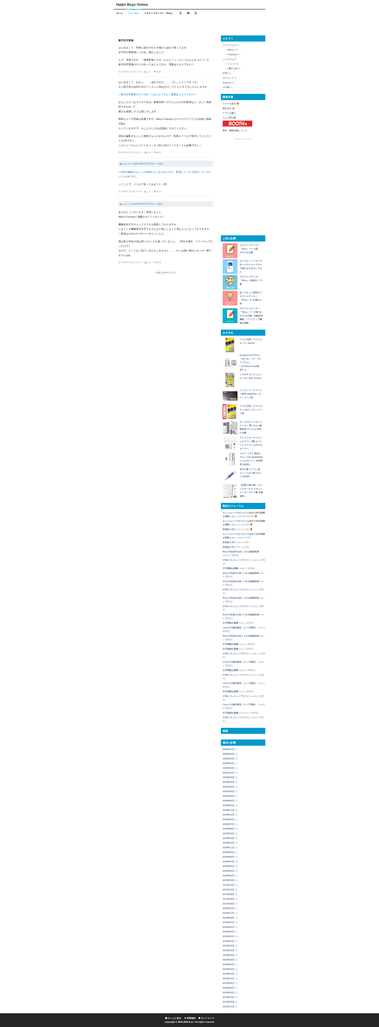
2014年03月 (228, 997)
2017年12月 (228, 885)
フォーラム (133, 13)
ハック (231, 64)
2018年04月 (228, 875)
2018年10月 (228, 852)
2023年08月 (228, 777)
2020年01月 (228, 805)
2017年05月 (228, 903)
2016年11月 (228, 913)
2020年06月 (228, 800)
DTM (225, 73)
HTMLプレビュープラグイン (237, 560)
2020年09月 (228, 796)
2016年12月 (228, 908)
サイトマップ (207, 1018)
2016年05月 (228, 927)
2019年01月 (228, 842)
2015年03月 (228, 969)
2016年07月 (228, 922)
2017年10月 (228, 889)
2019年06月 (228, 828)
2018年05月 (228, 871)
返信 (159, 72)
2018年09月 (228, 857)
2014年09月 (228, 983)
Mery (231, 49)
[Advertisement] (189, 25)
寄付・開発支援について (235, 130)
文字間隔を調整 (230, 568)
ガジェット (228, 78)
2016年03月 (228, 931)
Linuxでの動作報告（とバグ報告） (240, 627)
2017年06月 (228, 899)
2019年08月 (228, 819)
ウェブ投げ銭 (229, 117)
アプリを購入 (229, 113)
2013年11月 (228, 1006)
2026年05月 (228, 754)
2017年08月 (228, 894)
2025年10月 (228, 758)
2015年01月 (228, 978)
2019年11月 (228, 814)
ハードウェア (229, 59)
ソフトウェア (229, 45)
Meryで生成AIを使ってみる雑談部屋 (241, 551)
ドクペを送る (229, 103)
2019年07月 (228, 824)
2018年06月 (228, 866)
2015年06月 (228, 959)
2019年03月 (228, 838)
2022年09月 (228, 786)
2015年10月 (228, 950)
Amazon (227, 82)
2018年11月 (228, 847)
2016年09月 (228, 917)
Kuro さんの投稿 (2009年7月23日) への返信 (142, 164)
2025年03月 (228, 763)
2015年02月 (228, 973)
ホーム (119, 13)
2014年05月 (228, 987)
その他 (226, 87)
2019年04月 (228, 833)
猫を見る (227, 108)
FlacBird (232, 54)
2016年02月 (228, 936)
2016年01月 (228, 941)
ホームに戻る (174, 1018)
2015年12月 (228, 945)
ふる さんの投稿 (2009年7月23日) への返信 (142, 204)
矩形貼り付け (229, 529)
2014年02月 (228, 1002)
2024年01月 (228, 768)
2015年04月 (228, 964)
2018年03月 (228, 880)
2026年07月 (228, 749)
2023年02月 (228, 782)
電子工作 (232, 68)
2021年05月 (228, 791)
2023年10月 (228, 772)
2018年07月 (228, 861)
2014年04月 (228, 992)
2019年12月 (228, 810)
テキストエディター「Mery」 (159, 13)
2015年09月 (228, 955)
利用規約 (191, 1018)
